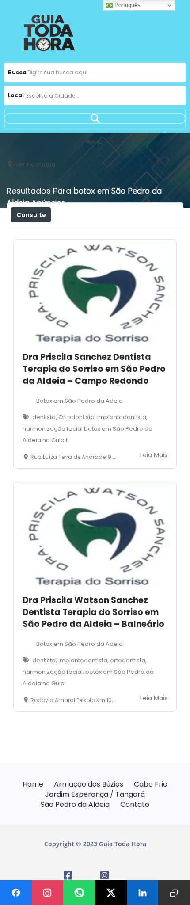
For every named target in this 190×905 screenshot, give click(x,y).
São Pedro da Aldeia (75, 804)
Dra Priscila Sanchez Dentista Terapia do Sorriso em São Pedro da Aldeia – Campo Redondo (94, 369)
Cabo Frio (150, 784)
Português (127, 5)
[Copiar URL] (174, 892)
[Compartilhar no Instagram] (48, 892)
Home (33, 784)
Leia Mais (153, 455)
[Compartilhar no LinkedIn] (143, 892)
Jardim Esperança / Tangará (95, 794)
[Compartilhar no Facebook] (16, 892)
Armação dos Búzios (88, 784)
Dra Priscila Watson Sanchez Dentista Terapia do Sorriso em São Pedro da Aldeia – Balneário (93, 612)
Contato (134, 804)
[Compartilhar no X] (111, 892)
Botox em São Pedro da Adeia (79, 401)
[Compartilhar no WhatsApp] (79, 892)
